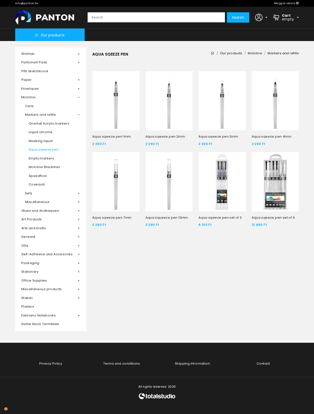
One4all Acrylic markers (49, 123)
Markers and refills (40, 114)
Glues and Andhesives (40, 210)
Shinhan (28, 53)
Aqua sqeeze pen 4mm (272, 136)
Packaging (30, 263)
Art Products (31, 219)
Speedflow (38, 175)
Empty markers (41, 158)
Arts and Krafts (33, 228)
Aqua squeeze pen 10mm (166, 217)
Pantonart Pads (34, 62)
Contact (263, 363)
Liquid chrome (40, 132)
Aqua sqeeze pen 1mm (111, 136)
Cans (29, 106)
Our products (53, 35)
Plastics (27, 306)
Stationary (30, 271)
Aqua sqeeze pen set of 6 (273, 217)
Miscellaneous (37, 202)
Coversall (37, 184)
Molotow (28, 97)
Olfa (24, 245)
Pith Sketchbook (34, 71)
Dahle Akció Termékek (40, 324)
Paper (26, 79)
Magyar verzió (285, 3)
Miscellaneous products (41, 289)
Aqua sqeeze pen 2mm (165, 136)
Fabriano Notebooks (38, 315)
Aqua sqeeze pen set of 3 (220, 217)
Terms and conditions (121, 363)
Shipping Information (192, 363)
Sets (28, 193)
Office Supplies (34, 280)
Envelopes (30, 88)
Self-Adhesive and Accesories (47, 254)
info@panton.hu (27, 3)
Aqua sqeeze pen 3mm (218, 136)
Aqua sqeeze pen (44, 149)
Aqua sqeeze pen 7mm (112, 217)
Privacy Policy (50, 363)
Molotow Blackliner (44, 167)
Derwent (28, 236)
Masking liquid (41, 141)
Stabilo (27, 298)
